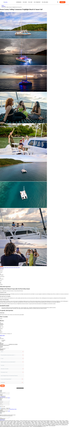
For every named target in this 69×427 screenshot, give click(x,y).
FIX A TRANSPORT (37, 2)
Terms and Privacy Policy (13, 409)
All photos (1, 266)
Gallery (1, 267)
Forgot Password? (2, 396)
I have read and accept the (9, 409)
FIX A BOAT (25, 2)
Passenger (1, 346)
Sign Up (9, 397)
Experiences (18, 2)
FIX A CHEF (30, 2)
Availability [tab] (3, 340)
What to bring (2, 312)
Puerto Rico (3, 6)
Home (3, 5)
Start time (1, 345)
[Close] (1, 391)
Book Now (1, 269)
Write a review (2, 335)
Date (0, 342)
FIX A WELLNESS (45, 2)
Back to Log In (2, 419)
